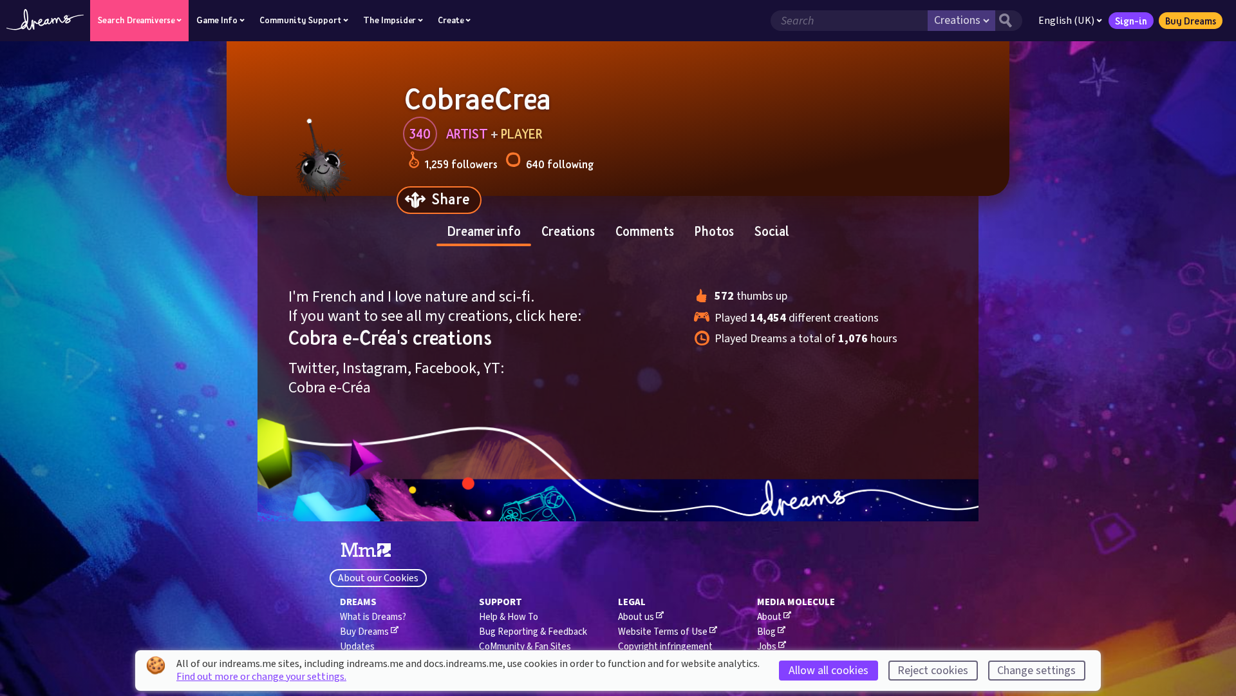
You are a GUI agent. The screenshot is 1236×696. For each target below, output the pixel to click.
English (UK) (1066, 21)
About (769, 617)
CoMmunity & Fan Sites (525, 646)
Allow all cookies (828, 670)
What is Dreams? (373, 617)
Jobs (766, 646)
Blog (766, 632)
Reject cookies (932, 670)
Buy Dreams (1190, 20)
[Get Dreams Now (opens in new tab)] (618, 500)
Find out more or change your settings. (261, 677)
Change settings (1036, 670)
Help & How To (508, 617)
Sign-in (1131, 20)
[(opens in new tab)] (366, 550)
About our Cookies (378, 578)
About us (636, 617)
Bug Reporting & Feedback (533, 632)
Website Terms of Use (662, 632)
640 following (560, 164)
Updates (357, 646)
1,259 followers (461, 164)
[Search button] (1008, 20)
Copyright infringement (665, 646)
